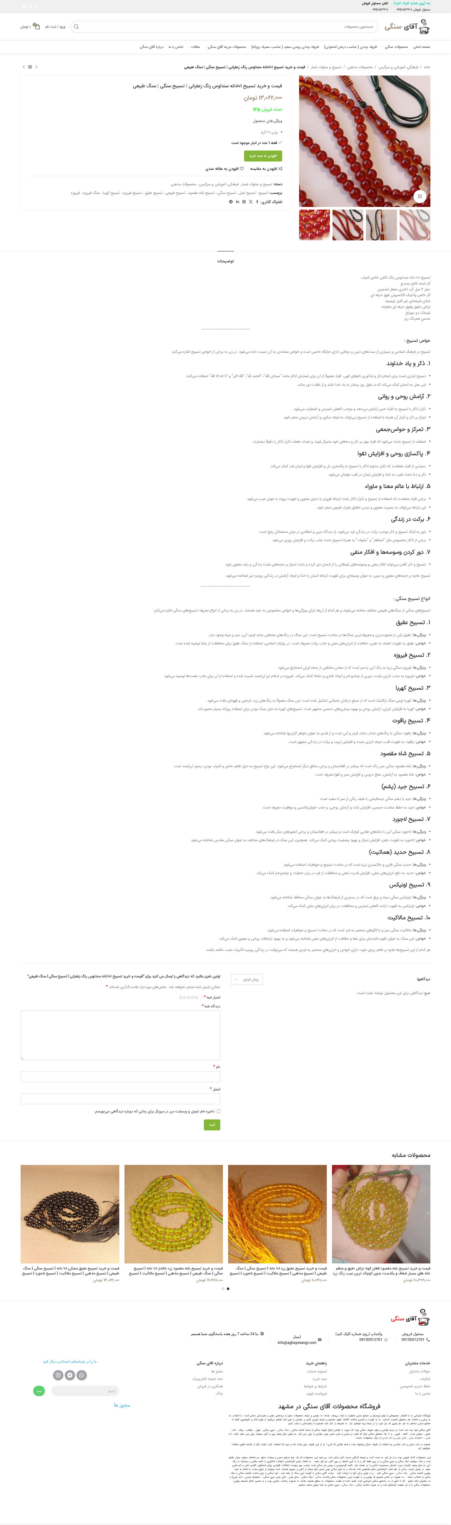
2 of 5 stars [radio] (192, 997)
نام (216, 1067)
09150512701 (404, 9)
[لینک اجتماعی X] (250, 202)
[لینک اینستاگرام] (37, 6)
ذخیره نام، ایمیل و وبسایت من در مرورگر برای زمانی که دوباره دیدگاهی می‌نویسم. (154, 1111)
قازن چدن (401, 1438)
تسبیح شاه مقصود (201, 193)
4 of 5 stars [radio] (185, 997)
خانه (427, 67)
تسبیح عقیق (154, 193)
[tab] (225, 259)
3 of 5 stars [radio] (189, 997)
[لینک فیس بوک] (257, 202)
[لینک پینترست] (244, 202)
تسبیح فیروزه (132, 193)
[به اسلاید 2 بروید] (223, 1288)
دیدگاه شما (211, 1006)
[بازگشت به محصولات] (30, 67)
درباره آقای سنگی (210, 1363)
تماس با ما (422, 1393)
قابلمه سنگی (322, 1477)
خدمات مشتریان (417, 1363)
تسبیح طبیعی (175, 193)
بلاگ (219, 1393)
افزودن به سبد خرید (263, 156)
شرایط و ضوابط (315, 1386)
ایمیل (215, 1089)
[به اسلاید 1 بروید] (228, 1288)
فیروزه (75, 193)
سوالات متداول (419, 1371)
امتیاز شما (212, 997)
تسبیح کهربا (111, 193)
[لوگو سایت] (406, 26)
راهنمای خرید (316, 1363)
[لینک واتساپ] (30, 6)
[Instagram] (58, 1375)
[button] (423, 225)
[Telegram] (70, 1375)
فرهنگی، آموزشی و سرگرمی (398, 67)
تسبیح (263, 193)
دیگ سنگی (283, 1430)
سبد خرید (319, 1379)
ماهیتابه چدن (416, 1438)
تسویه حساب (317, 1371)
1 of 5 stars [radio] (196, 997)
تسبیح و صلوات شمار (326, 67)
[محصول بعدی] (24, 67)
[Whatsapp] (81, 1375)
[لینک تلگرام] (24, 6)
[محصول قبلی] (36, 67)
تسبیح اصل (247, 193)
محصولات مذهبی (360, 67)
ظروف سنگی (407, 1469)
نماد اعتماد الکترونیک (207, 1379)
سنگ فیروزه (91, 193)
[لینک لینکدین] (237, 202)
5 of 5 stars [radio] (181, 997)
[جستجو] (76, 27)
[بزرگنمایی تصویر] (419, 196)
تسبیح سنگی (226, 193)
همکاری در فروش (210, 1386)
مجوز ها (217, 1371)
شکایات (425, 1379)
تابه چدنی (387, 1438)
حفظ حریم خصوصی (415, 1386)
